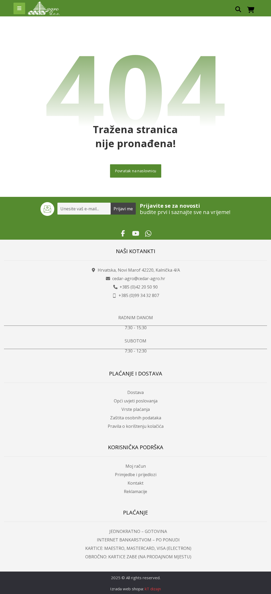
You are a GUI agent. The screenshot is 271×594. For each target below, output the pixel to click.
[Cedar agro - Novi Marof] (44, 8)
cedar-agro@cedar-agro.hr (138, 278)
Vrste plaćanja (135, 409)
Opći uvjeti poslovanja (135, 401)
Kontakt (135, 483)
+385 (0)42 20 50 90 (139, 287)
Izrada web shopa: (127, 588)
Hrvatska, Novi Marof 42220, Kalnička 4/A (139, 270)
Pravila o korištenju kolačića (136, 426)
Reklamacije (135, 491)
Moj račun (135, 466)
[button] (19, 8)
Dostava (135, 392)
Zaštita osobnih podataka (135, 418)
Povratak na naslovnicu (135, 171)
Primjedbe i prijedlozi (135, 474)
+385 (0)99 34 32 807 (139, 295)
